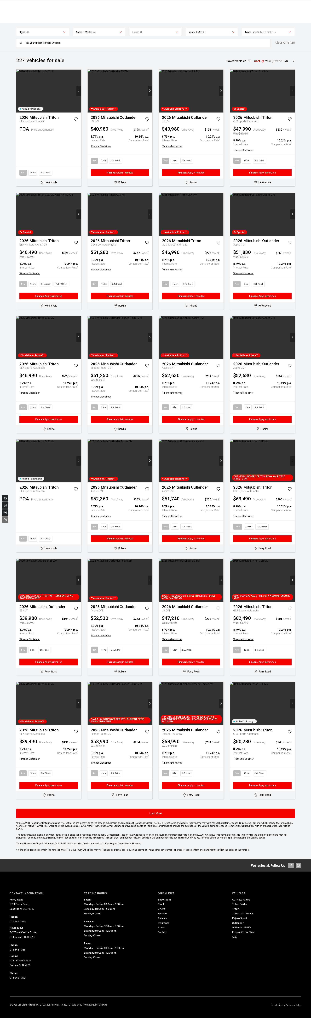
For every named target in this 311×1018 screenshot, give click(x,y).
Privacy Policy (90, 1004)
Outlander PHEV (241, 927)
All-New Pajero (241, 899)
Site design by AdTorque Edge (286, 1005)
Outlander (238, 922)
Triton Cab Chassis (242, 913)
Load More (155, 813)
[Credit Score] (5, 505)
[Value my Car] (5, 498)
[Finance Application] (5, 512)
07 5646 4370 (17, 977)
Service (162, 913)
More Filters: (252, 32)
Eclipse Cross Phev (243, 932)
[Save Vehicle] (76, 119)
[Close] (5, 519)
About (161, 927)
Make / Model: (84, 32)
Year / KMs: (195, 32)
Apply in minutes (120, 172)
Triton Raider (239, 904)
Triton (235, 908)
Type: (23, 32)
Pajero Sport (239, 918)
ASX (234, 936)
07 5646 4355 (18, 921)
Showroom (164, 899)
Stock (161, 904)
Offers (161, 908)
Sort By (259, 61)
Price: (135, 32)
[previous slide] (18, 91)
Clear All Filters (285, 42)
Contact (162, 932)
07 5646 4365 (18, 949)
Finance (162, 918)
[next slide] (78, 91)
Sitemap (103, 1004)
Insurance (163, 922)
